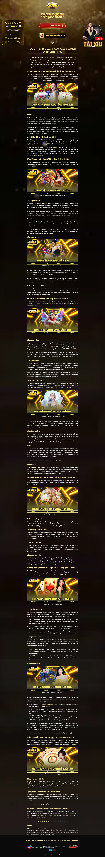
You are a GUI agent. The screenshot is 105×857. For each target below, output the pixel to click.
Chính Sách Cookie (52, 840)
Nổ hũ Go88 (57, 460)
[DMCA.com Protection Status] (52, 850)
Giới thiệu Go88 (29, 840)
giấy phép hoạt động (56, 147)
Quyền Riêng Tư (75, 840)
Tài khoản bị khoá (43, 821)
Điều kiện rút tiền (43, 804)
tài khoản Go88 (67, 733)
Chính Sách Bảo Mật (40, 840)
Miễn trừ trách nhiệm (64, 840)
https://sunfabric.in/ (46, 704)
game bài (42, 427)
